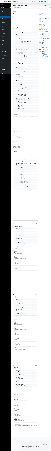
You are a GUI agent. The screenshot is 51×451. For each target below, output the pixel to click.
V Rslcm (2, 66)
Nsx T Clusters (3, 33)
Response (40, 14)
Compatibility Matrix (4, 18)
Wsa (2, 73)
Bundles (2, 11)
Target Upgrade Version (4, 51)
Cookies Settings (45, 444)
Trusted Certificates (4, 55)
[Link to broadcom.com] (7, 1)
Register (42, 1)
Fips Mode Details (3, 25)
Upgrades (3, 58)
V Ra (2, 62)
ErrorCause (17, 251)
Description (40, 11)
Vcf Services (3, 70)
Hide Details (36, 223)
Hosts (2, 26)
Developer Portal (14, 1)
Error (16, 226)
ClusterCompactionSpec (15, 114)
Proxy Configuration (4, 37)
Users (2, 59)
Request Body (41, 13)
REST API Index (2, 76)
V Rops (2, 65)
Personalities (3, 36)
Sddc (2, 44)
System (2, 48)
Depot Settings (3, 22)
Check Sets (3, 15)
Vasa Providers (3, 69)
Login (44, 1)
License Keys (3, 29)
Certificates (3, 14)
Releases (3, 40)
